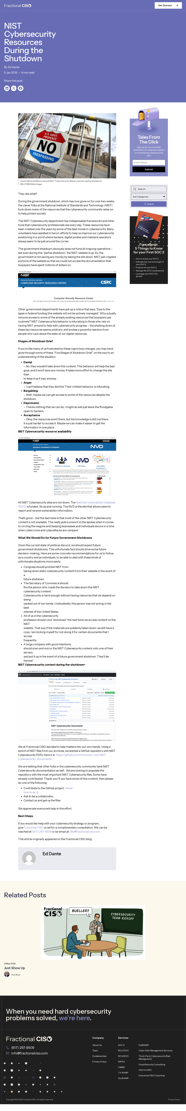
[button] (7, 88)
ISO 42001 (123, 1056)
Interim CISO (145, 1070)
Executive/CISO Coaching (152, 1075)
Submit (149, 169)
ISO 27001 (123, 1050)
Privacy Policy (99, 1061)
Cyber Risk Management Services (155, 1050)
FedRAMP (144, 1045)
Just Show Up (14, 968)
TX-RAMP (123, 1072)
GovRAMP (123, 1078)
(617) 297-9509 (41, 831)
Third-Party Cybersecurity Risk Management (154, 1057)
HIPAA (121, 1061)
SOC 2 (121, 1045)
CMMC (121, 1067)
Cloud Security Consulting (152, 1064)
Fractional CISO (34, 827)
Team (95, 1050)
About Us (97, 1045)
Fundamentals (99, 1056)
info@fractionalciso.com (84, 831)
